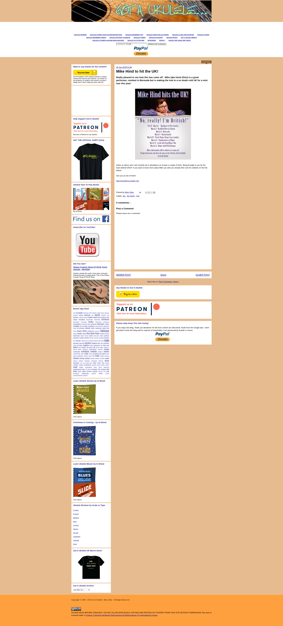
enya (84, 331)
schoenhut (87, 365)
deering (101, 326)
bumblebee (77, 324)
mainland (85, 351)
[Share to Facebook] (154, 192)
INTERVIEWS (152, 40)
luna (79, 349)
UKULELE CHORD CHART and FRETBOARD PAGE (106, 35)
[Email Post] (140, 192)
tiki (86, 369)
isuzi (83, 340)
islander (78, 340)
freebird (106, 333)
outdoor (97, 358)
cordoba (76, 326)
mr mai (102, 353)
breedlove (76, 322)
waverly (94, 373)
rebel (94, 363)
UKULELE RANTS (172, 37)
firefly (84, 333)
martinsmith (76, 353)
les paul (90, 347)
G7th (90, 313)
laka (104, 345)
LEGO (98, 313)
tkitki (99, 369)
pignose (100, 361)
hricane (96, 338)
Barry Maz (129, 192)
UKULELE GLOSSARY (156, 37)
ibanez (106, 338)
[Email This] (146, 192)
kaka (102, 340)
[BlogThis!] (149, 192)
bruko (90, 322)
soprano (76, 540)
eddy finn (105, 328)
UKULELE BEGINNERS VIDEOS (96, 37)
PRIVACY (162, 40)
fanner (75, 333)
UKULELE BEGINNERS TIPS (134, 35)
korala (91, 345)
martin (106, 351)
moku (90, 353)
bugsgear (106, 322)
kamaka (76, 343)
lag (101, 345)
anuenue (87, 315)
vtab (107, 371)
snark (81, 367)
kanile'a (88, 343)
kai (99, 340)
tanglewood (77, 369)
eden (74, 331)
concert (76, 525)
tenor (75, 544)
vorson (100, 371)
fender (79, 333)
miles (82, 353)
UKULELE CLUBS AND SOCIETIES (183, 35)
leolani (84, 347)
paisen (75, 361)
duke (93, 328)
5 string (75, 510)
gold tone (96, 335)
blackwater (89, 319)
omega (81, 358)
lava (79, 347)
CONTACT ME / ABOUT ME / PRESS (179, 40)
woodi (107, 373)
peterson (87, 361)
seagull (94, 365)
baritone (76, 518)
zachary (85, 375)
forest (102, 333)
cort (81, 326)
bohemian (97, 319)
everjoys (97, 331)
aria (108, 315)
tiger (83, 369)
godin (91, 335)
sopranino (76, 536)
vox (104, 371)
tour (138, 196)
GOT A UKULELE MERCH (189, 37)
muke (74, 356)
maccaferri (93, 349)
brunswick (99, 322)
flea (88, 333)
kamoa (81, 343)
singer (107, 365)
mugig (107, 353)
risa (103, 363)
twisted (103, 369)
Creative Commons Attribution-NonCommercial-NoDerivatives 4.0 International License (121, 615)
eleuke (79, 331)
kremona (97, 345)
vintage (95, 371)
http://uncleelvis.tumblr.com (127, 181)
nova (102, 356)
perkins (81, 361)
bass (75, 521)
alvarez (107, 313)
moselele (96, 353)
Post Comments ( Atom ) (169, 282)
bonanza (105, 319)
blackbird (82, 319)
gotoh (101, 335)
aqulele (103, 315)
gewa (86, 335)
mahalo (106, 349)
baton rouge (92, 317)
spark (95, 367)
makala (93, 351)
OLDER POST (203, 275)
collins (107, 324)
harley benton (84, 338)
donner (87, 328)
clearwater (100, 324)
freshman (76, 335)
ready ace (88, 363)
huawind (101, 338)
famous (104, 330)
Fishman (85, 313)
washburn (76, 373)
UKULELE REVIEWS (80, 35)
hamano (76, 338)
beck (99, 317)
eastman (98, 328)
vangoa (89, 371)
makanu (100, 351)
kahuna (95, 340)
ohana (76, 358)
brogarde (84, 322)
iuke (86, 340)
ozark (107, 358)
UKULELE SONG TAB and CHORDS (157, 35)
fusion (82, 335)
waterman (85, 373)
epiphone (91, 331)
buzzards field (86, 324)
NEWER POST (123, 275)
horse (91, 338)
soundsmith (88, 367)
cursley (85, 326)
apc (92, 315)
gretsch (106, 335)
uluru (79, 371)
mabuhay (85, 349)
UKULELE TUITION (203, 35)
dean (96, 326)
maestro (100, 349)
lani (108, 345)
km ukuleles (105, 343)
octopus (106, 356)
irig (74, 340)
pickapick (94, 361)
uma (84, 371)
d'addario (91, 326)
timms (89, 369)
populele (76, 363)
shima (98, 365)
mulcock (80, 356)
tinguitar (94, 369)
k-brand (90, 340)
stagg (100, 367)
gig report (131, 196)
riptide (99, 363)
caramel (93, 324)
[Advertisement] (111, 27)
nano (90, 356)
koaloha (86, 345)
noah (97, 356)
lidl (94, 347)
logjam (106, 347)
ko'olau (79, 345)
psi (84, 363)
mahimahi (76, 351)
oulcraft (92, 358)
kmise (75, 345)
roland (107, 363)
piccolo (75, 533)
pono (107, 360)
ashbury (76, 317)
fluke (97, 333)
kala (106, 340)
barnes (86, 317)
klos (98, 343)
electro (75, 529)
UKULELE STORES (140, 37)
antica (81, 315)
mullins (86, 356)
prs (81, 363)
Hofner (94, 313)
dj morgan (81, 328)
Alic (74, 313)
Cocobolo (79, 313)
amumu (75, 315)
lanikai (75, 347)
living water (99, 347)
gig (124, 196)
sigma (103, 365)
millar (86, 353)
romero (75, 365)
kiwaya (94, 343)
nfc (93, 356)
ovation (102, 358)
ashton (81, 317)
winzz (101, 373)
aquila (97, 315)
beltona (103, 317)
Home (163, 275)
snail (75, 367)
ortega (87, 358)
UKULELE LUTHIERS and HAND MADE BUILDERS (108, 40)
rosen (81, 365)
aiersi (102, 313)
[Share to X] (151, 192)
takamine (106, 367)
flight (92, 333)
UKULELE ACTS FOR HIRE (135, 40)
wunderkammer (78, 375)
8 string (75, 514)
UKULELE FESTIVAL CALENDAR (119, 37)
